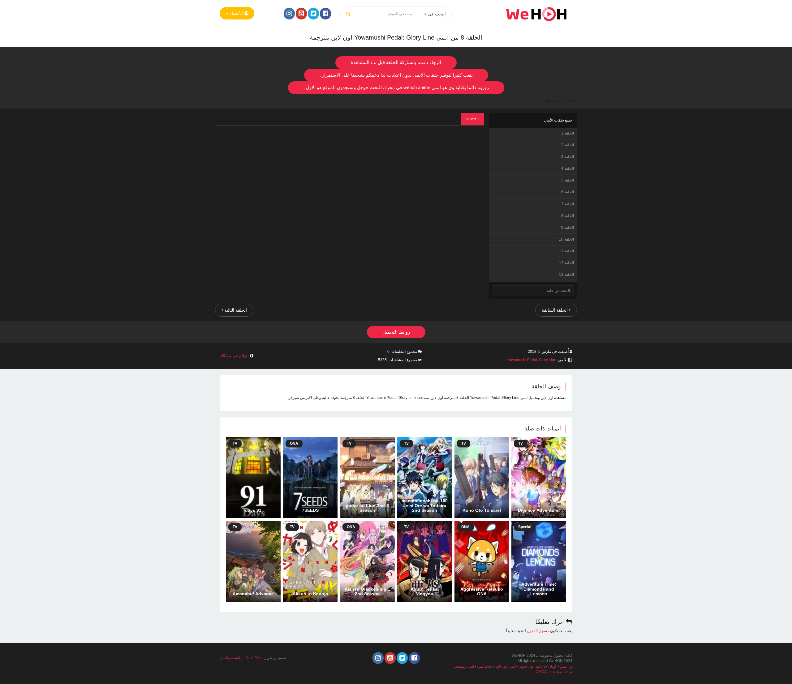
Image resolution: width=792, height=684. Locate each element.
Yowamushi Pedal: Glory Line (531, 360)
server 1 (472, 119)
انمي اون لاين (505, 666)
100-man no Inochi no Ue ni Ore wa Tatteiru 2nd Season (425, 505)
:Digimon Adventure (539, 510)
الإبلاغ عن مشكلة (234, 355)
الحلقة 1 (567, 133)
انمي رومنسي (463, 666)
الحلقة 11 (566, 251)
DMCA (541, 671)
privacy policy (560, 671)
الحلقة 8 (567, 216)
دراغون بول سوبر (532, 666)
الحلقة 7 (567, 204)
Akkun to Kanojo (310, 593)
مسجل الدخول (538, 631)
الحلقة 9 (567, 227)
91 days (253, 510)
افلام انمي (484, 666)
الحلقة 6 (567, 192)
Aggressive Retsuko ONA (481, 591)
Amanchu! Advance (253, 593)
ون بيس (566, 666)
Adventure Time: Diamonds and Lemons (538, 589)
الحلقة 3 (567, 157)
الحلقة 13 (566, 274)
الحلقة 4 (567, 168)
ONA (294, 443)
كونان (552, 666)
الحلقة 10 (566, 239)
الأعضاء (236, 13)
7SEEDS (310, 510)
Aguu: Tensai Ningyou (425, 591)
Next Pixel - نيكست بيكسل (241, 658)
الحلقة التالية (235, 310)
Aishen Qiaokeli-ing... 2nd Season (367, 591)
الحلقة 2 (567, 145)
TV (520, 443)
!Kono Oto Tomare (482, 510)
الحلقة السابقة (555, 310)
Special (524, 527)
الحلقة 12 (566, 263)
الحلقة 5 (567, 180)
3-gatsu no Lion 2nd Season (367, 508)
